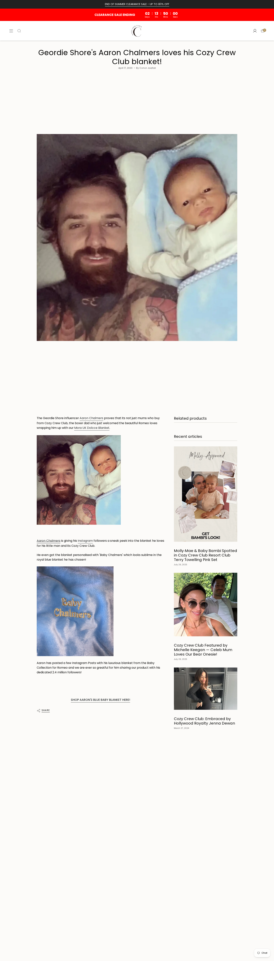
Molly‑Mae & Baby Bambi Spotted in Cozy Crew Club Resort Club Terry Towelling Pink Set (205, 555)
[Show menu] (11, 31)
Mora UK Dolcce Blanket (91, 428)
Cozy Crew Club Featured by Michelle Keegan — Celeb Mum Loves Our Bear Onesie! (203, 649)
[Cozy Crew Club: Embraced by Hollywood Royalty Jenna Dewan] (205, 689)
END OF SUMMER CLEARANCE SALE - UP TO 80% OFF (137, 4)
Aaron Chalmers (91, 418)
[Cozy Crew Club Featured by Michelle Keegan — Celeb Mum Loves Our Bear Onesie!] (205, 604)
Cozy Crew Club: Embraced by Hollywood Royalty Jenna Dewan (204, 720)
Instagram (85, 541)
